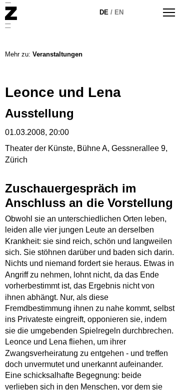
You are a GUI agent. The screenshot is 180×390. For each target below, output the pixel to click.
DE (104, 12)
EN (119, 12)
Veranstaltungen (57, 54)
